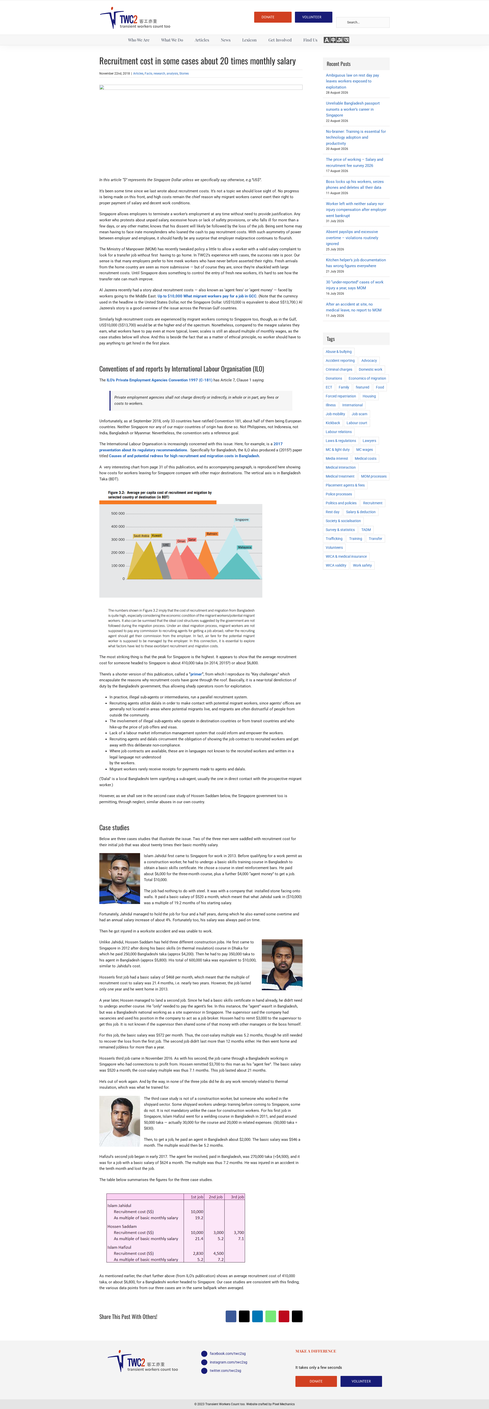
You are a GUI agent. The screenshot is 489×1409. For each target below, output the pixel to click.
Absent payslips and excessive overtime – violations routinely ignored (352, 237)
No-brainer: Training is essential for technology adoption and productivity (356, 137)
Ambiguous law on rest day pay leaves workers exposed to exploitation (352, 81)
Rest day (332, 512)
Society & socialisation (343, 521)
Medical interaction (341, 467)
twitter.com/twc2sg (225, 1371)
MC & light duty (338, 450)
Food (380, 387)
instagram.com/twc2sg (228, 1362)
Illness (331, 405)
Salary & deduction (361, 512)
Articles (138, 73)
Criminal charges (339, 369)
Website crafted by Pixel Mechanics (270, 1404)
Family (344, 387)
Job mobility (335, 414)
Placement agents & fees (345, 485)
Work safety (362, 565)
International (352, 405)
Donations (334, 378)
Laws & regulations (341, 441)
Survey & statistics (340, 530)
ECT (329, 387)
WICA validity (336, 565)
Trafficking (334, 539)
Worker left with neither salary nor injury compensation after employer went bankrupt (356, 210)
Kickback (333, 423)
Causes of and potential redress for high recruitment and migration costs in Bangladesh (184, 456)
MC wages (364, 450)
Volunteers (334, 547)
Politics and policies (341, 503)
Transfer (375, 539)
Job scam (359, 414)
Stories (184, 73)
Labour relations (339, 432)
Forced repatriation (341, 396)
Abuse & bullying (339, 352)
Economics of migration (367, 378)
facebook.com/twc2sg (228, 1354)
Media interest (337, 458)
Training (355, 539)
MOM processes (374, 476)
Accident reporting (340, 360)
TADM (366, 530)
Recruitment (373, 503)
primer (196, 674)
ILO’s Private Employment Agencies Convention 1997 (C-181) (159, 380)
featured (362, 387)
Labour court (357, 423)
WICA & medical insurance (346, 556)
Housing (369, 396)
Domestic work (370, 369)
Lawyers (369, 441)
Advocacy (369, 360)
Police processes (339, 494)
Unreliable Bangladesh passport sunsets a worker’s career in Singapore (353, 109)
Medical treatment (340, 476)
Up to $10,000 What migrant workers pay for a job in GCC (207, 296)
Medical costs (365, 458)
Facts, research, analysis (161, 73)
